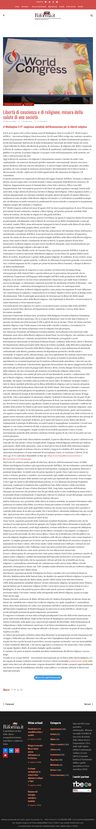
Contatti (61, 6)
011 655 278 (66, 819)
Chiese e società (56, 744)
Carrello (80, 6)
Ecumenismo (55, 754)
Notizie (53, 770)
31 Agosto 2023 (9, 121)
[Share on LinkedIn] (18, 689)
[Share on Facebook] (12, 689)
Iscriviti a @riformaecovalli (49, 677)
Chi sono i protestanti (39, 6)
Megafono (54, 759)
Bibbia (52, 739)
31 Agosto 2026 (34, 739)
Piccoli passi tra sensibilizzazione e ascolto (35, 731)
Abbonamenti (52, 6)
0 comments (42, 121)
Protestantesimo (57, 775)
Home (17, 6)
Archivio (53, 734)
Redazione (27, 121)
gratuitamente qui (77, 661)
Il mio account (71, 6)
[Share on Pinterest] (21, 689)
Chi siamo (24, 6)
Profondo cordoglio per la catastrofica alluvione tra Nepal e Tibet (35, 775)
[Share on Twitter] (15, 689)
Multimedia (54, 764)
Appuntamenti (55, 729)
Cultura (53, 749)
